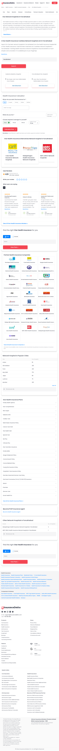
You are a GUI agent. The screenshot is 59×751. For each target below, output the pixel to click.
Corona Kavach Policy (9, 459)
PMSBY (38, 595)
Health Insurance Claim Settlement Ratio (11, 579)
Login (54, 3)
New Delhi (5, 372)
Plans (8, 12)
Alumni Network (5, 658)
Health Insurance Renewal (39, 581)
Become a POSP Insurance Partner (35, 695)
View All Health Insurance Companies (14, 345)
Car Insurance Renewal (7, 676)
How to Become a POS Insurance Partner (36, 704)
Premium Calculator (38, 12)
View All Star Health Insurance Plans (12, 501)
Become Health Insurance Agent (11, 512)
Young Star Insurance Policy (10, 467)
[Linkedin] (10, 612)
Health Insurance (5, 575)
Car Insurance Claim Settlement (9, 686)
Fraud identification (6, 650)
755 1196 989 (7, 616)
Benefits (14, 12)
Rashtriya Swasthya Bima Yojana (27, 595)
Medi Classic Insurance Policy (11, 423)
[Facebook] (2, 612)
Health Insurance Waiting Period (29, 588)
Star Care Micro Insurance (10, 447)
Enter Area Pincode (50, 115)
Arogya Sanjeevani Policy (9, 455)
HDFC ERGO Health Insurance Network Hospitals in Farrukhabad (19, 530)
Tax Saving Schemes (6, 639)
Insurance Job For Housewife (34, 708)
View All (54, 385)
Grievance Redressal (35, 625)
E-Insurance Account (35, 635)
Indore (4, 362)
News (47, 3)
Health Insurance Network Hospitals (10, 588)
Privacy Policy (33, 622)
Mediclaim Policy (28, 575)
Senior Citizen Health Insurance (22, 583)
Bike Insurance (4, 625)
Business (3, 635)
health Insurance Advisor (29, 579)
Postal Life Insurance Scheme (8, 695)
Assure (5, 483)
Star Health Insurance (6, 593)
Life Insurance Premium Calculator (10, 710)
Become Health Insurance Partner (35, 699)
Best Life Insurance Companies (9, 704)
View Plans (14, 247)
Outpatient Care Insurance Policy (12, 471)
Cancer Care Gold (8, 427)
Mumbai (5, 382)
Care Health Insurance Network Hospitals (12, 158)
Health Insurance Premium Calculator (10, 577)
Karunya (23, 598)
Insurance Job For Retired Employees (35, 712)
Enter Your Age (7, 107)
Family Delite (6, 451)
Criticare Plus (6, 443)
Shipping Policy (33, 629)
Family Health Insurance (7, 583)
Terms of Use (33, 631)
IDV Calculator (5, 682)
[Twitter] (13, 612)
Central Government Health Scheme (10, 598)
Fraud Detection (34, 627)
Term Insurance (5, 631)
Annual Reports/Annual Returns (8, 654)
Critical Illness (28, 12)
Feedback (3, 648)
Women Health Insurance (7, 586)
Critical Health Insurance (33, 684)
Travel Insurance (5, 637)
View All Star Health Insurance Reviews (15, 223)
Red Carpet (6, 410)
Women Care (6, 491)
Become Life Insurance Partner (34, 701)
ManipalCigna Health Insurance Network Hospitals (29, 158)
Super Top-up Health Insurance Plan (10, 581)
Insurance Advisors (28, 3)
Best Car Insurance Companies (9, 688)
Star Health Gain (7, 431)
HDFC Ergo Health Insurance (33, 593)
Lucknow (5, 379)
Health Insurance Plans (17, 575)
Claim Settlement (49, 12)
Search (13, 66)
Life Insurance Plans (6, 706)
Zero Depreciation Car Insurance (9, 680)
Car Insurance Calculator (8, 678)
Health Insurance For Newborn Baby (41, 586)
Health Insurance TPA (26, 581)
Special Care (6, 435)
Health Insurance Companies (44, 579)
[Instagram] (7, 612)
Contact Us (4, 646)
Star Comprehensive (8, 406)
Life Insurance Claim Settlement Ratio (10, 699)
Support (42, 3)
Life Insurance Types (6, 697)
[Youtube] (5, 612)
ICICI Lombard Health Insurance (9, 595)
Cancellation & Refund (35, 633)
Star (4, 12)
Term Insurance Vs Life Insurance (9, 701)
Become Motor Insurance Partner (34, 697)
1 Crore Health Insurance (40, 575)
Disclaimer (3, 652)
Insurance (19, 3)
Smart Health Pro (7, 495)
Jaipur (4, 375)
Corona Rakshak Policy (9, 463)
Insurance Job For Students (33, 710)
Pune (4, 369)
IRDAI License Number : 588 (39, 721)
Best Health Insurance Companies (35, 678)
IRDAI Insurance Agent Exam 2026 (35, 706)
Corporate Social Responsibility (8, 662)
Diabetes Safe (7, 415)
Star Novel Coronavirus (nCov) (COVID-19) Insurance (17, 479)
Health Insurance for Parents (39, 583)
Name (5, 241)
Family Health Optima (9, 402)
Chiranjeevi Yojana (46, 595)
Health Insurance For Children (22, 586)
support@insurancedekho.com (13, 615)
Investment (4, 633)
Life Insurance (4, 629)
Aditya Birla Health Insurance (49, 593)
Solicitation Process (6, 656)
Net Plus (5, 439)
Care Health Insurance (19, 593)
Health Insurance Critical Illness (30, 577)
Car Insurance (4, 622)
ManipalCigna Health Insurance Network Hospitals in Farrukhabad (20, 527)
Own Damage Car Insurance (8, 684)
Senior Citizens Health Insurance (34, 691)
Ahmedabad (6, 365)
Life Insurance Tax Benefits (8, 708)
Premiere (5, 487)
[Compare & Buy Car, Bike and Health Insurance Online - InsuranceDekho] (8, 3)
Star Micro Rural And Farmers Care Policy (14, 475)
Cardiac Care (6, 419)
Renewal (20, 12)
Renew (36, 3)
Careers (3, 660)
